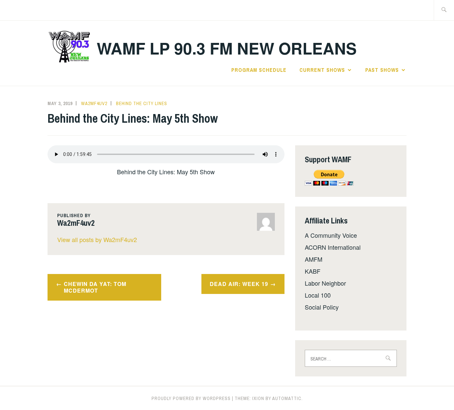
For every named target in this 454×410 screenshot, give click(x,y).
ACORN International (333, 247)
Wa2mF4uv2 (94, 103)
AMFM (313, 259)
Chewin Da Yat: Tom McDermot (95, 287)
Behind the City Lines (141, 103)
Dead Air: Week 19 (239, 284)
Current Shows (322, 69)
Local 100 (318, 295)
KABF (312, 271)
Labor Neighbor (325, 283)
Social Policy (322, 307)
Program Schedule (258, 69)
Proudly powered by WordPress (191, 398)
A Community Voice (331, 235)
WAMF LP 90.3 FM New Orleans (227, 48)
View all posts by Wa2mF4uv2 (97, 239)
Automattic (286, 398)
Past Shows (382, 69)
